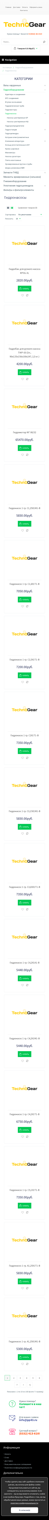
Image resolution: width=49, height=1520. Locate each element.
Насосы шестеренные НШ (17, 122)
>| (29, 1385)
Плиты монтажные (13, 160)
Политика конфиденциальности (18, 1467)
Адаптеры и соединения (15, 94)
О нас (6, 1457)
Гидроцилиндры (12, 133)
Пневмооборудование (14, 181)
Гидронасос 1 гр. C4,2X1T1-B (24, 1114)
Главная (8, 7)
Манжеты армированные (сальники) (22, 177)
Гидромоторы (11, 110)
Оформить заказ (36, 7)
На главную (7, 67)
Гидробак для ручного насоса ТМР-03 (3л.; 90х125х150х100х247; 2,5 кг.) (24, 352)
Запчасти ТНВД (11, 172)
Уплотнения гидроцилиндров (18, 185)
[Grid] (8, 207)
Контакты (24, 10)
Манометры (10, 153)
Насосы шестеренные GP (17, 118)
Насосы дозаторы (13, 156)
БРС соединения (12, 98)
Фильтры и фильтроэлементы (18, 190)
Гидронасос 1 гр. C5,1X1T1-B (24, 1190)
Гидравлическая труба (14, 106)
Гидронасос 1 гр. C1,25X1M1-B (24, 508)
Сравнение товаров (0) (27, 207)
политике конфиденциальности (24, 1503)
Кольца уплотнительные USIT (17, 145)
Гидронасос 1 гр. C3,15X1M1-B (24, 811)
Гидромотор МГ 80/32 (24, 432)
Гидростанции (11, 130)
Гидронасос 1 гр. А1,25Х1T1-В (24, 1265)
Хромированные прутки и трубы (18, 164)
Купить (26, 288)
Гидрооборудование (24, 67)
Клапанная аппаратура (14, 141)
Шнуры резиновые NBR (14, 168)
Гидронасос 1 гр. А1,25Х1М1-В (24, 1341)
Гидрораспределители (14, 126)
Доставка (16, 7)
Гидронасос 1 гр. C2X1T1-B (24, 735)
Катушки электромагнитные (17, 137)
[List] (12, 207)
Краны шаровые (12, 149)
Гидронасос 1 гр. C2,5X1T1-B (24, 659)
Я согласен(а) (24, 1510)
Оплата (25, 7)
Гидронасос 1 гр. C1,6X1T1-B (24, 583)
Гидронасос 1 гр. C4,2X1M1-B (24, 1038)
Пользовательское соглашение (17, 1464)
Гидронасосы (10, 114)
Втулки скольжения (13, 102)
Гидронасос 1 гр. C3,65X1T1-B (24, 887)
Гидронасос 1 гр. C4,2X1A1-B (24, 962)
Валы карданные (12, 85)
